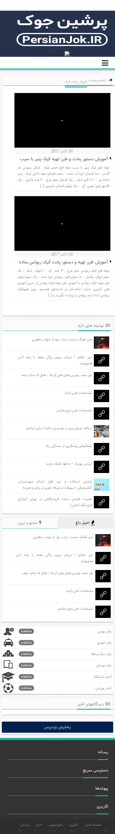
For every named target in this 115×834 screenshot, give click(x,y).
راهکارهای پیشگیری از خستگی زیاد (68, 446)
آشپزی (73, 825)
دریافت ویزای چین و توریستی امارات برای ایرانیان (58, 428)
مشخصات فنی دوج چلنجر (74, 410)
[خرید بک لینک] (58, 54)
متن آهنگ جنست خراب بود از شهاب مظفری (62, 339)
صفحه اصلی (93, 825)
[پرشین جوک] (62, 45)
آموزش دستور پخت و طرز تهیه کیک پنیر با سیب (64, 159)
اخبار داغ (83, 523)
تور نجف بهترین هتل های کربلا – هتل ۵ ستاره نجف (56, 375)
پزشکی (24, 825)
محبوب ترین (28, 523)
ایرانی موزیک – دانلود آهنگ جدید (69, 464)
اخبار (39, 825)
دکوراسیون (56, 825)
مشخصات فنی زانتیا (78, 393)
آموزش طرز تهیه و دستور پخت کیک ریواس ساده (63, 262)
